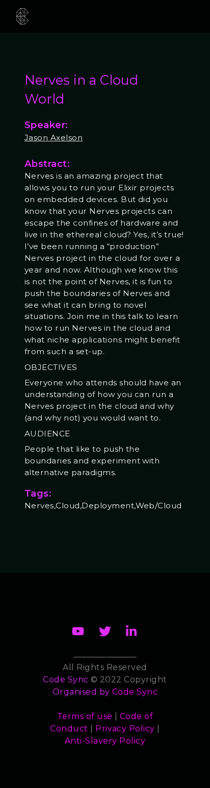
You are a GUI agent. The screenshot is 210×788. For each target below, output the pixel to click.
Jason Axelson (53, 137)
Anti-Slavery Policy (105, 741)
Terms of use (85, 716)
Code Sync (135, 692)
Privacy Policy (125, 728)
